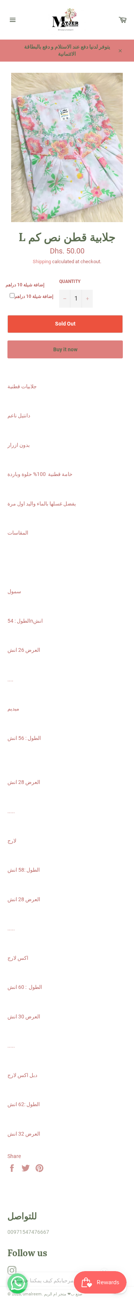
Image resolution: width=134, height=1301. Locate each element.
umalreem (32, 1294)
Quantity (69, 281)
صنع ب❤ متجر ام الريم (63, 1294)
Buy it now (65, 349)
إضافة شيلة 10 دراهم (25, 284)
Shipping (42, 261)
